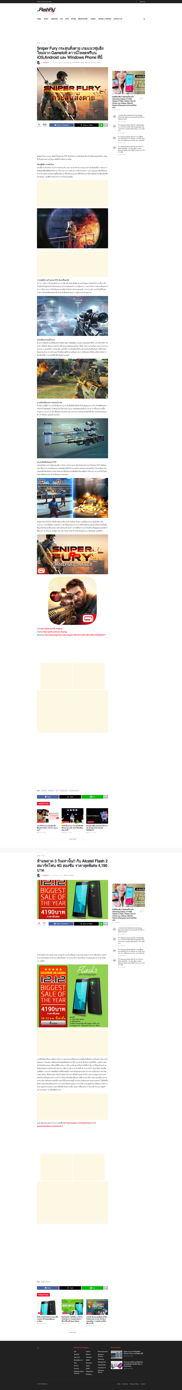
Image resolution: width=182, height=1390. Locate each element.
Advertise (125, 1384)
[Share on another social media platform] (106, 125)
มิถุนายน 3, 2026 (42, 832)
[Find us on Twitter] (139, 1)
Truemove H (102, 1368)
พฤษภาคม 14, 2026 (91, 832)
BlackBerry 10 (78, 1360)
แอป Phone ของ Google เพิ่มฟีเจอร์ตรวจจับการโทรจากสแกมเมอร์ (47, 828)
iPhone (73, 19)
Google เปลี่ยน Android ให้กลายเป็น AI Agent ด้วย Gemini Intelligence (96, 828)
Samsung (54, 19)
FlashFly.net (44, 1384)
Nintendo (89, 1363)
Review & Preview (105, 19)
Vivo (61, 19)
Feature (76, 1368)
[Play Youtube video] (72, 554)
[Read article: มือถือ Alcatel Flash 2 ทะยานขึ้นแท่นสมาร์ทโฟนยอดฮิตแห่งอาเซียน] (48, 1307)
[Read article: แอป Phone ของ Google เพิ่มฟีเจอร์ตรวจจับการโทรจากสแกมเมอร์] (48, 816)
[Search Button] (144, 18)
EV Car (76, 1366)
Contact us (142, 1)
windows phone (74, 790)
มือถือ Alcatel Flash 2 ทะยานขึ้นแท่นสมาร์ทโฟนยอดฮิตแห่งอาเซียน (47, 1319)
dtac (75, 1363)
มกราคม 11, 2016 (42, 1323)
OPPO (67, 19)
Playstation (89, 1371)
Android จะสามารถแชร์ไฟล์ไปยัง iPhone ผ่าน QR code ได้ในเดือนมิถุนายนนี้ (72, 828)
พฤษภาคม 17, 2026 (67, 832)
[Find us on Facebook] (136, 1)
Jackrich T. (46, 62)
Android (44, 43)
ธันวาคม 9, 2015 (57, 62)
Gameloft (51, 790)
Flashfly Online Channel (79, 1372)
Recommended (103, 1351)
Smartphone (82, 19)
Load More (72, 839)
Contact (143, 1384)
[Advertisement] (110, 9)
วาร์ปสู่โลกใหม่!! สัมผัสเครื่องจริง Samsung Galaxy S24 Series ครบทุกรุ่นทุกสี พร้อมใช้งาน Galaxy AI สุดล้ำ (131, 117)
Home (39, 19)
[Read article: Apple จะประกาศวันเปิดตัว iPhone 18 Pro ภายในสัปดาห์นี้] (116, 1355)
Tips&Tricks (102, 1365)
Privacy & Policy (134, 1384)
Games (93, 19)
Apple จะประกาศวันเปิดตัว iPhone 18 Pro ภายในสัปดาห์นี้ (133, 1352)
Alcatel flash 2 (45, 1281)
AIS (75, 1351)
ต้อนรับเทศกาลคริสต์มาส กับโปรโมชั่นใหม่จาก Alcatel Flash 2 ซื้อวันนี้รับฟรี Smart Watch (72, 1319)
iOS (57, 790)
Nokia (88, 1366)
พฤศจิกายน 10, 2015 (92, 1325)
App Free (72, 62)
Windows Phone (96, 62)
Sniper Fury (63, 790)
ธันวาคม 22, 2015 (66, 1323)
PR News (87, 62)
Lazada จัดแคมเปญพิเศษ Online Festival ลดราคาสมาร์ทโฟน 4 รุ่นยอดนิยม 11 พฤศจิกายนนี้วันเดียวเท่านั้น (96, 1320)
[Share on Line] (101, 125)
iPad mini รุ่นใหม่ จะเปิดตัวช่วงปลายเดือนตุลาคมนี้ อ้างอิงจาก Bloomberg (133, 1364)
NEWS (46, 19)
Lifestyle (89, 1357)
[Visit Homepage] (46, 10)
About (119, 1384)
